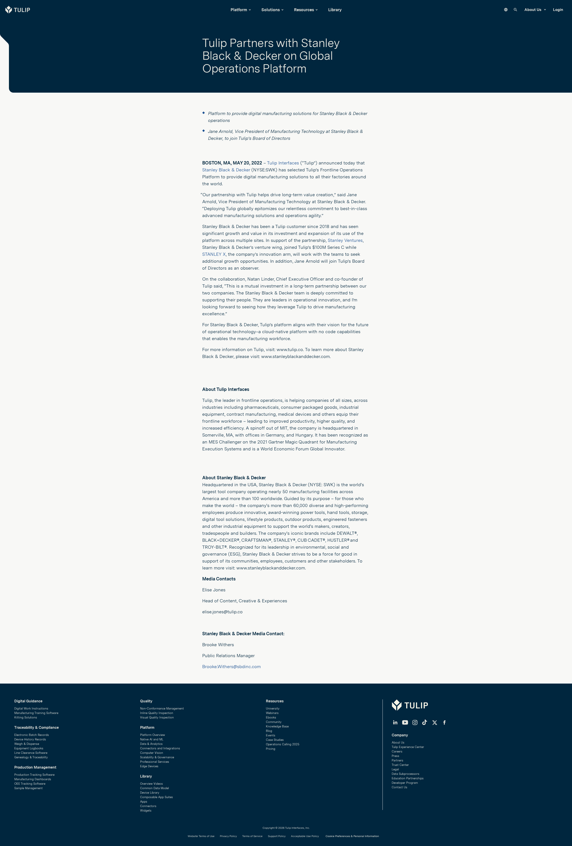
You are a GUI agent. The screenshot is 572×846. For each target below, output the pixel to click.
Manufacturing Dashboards (32, 779)
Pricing (270, 748)
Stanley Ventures (345, 240)
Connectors (148, 806)
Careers (397, 751)
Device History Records (30, 739)
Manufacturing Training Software (36, 713)
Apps (143, 801)
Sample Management (28, 788)
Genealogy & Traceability (31, 757)
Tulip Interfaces (283, 163)
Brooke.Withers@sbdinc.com (231, 666)
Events (270, 735)
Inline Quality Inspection (156, 713)
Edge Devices (149, 766)
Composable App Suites (156, 797)
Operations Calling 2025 (282, 744)
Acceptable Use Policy (305, 836)
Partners (397, 760)
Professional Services (154, 761)
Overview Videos (151, 783)
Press (395, 756)
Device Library (149, 792)
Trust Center (400, 765)
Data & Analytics (151, 744)
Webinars (272, 713)
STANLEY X (214, 254)
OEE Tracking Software (29, 783)
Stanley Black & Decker (226, 170)
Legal (395, 769)
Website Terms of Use (201, 836)
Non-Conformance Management (162, 708)
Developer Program (405, 782)
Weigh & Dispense (26, 744)
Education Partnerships (408, 778)
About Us (533, 9)
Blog (269, 731)
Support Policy (277, 836)
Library (335, 9)
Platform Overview (152, 735)
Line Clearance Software (30, 752)
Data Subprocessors (405, 774)
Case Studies (275, 740)
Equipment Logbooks (28, 748)
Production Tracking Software (34, 774)
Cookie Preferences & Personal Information (352, 836)
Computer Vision (151, 752)
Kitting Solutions (25, 717)
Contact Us (399, 787)
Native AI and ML (151, 739)
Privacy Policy (228, 836)
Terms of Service (252, 836)
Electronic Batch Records (31, 735)
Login (558, 9)
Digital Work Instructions (31, 708)
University (273, 708)
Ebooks (271, 717)
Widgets (145, 810)
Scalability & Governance (157, 757)
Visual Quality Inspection (157, 717)
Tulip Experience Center (408, 747)
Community (274, 722)
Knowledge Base (277, 726)
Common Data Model (154, 788)
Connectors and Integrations (160, 748)
